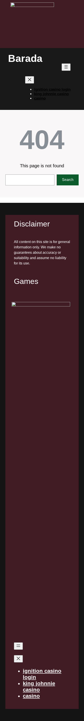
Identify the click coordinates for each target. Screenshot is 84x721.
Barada (25, 58)
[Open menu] (66, 67)
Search (67, 180)
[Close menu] (29, 80)
